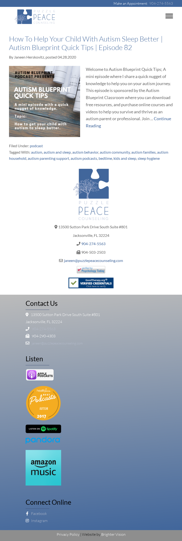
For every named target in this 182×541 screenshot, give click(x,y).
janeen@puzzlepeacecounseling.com (93, 260)
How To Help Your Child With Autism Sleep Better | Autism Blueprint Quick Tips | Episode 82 (86, 43)
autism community (115, 152)
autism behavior (85, 152)
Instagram (39, 520)
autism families (143, 152)
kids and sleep (125, 158)
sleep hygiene (149, 158)
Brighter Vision (113, 534)
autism (36, 152)
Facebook (38, 513)
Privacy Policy (68, 534)
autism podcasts (84, 158)
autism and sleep (57, 152)
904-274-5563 (161, 3)
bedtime (105, 158)
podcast (36, 145)
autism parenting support (48, 158)
